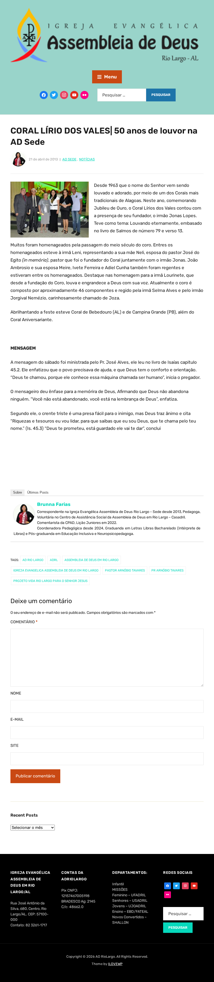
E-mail (16, 719)
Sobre (17, 492)
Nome (15, 693)
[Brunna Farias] (24, 516)
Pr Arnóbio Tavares (167, 570)
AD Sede (69, 159)
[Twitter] (54, 95)
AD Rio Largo (32, 560)
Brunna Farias (53, 504)
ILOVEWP (115, 964)
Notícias (87, 159)
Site (14, 745)
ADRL (54, 560)
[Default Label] (74, 95)
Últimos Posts (38, 492)
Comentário (24, 622)
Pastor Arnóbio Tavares (125, 570)
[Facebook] (44, 95)
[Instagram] (64, 95)
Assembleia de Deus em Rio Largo (91, 560)
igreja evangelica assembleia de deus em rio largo (55, 570)
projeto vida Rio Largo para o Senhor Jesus (50, 581)
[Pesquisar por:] (121, 95)
